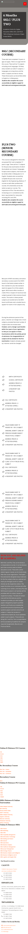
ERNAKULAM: (7, 883)
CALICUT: (5, 865)
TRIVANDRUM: (7, 902)
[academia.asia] (7, 4)
